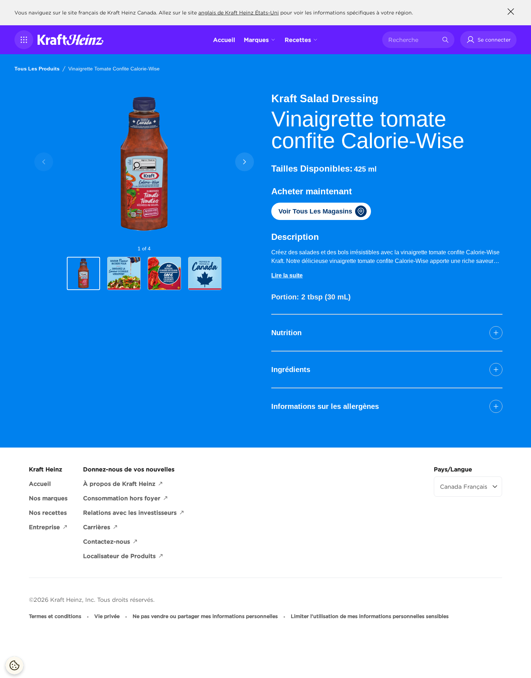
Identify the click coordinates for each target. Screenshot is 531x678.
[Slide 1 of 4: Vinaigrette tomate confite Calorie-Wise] (83, 273)
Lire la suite (287, 275)
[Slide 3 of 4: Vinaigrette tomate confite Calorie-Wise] (164, 273)
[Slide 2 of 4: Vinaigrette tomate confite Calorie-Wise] (124, 273)
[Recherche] (445, 40)
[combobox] (412, 40)
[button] (23, 39)
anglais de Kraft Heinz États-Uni (238, 12)
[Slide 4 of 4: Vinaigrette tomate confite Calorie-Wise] (204, 273)
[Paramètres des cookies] (14, 665)
